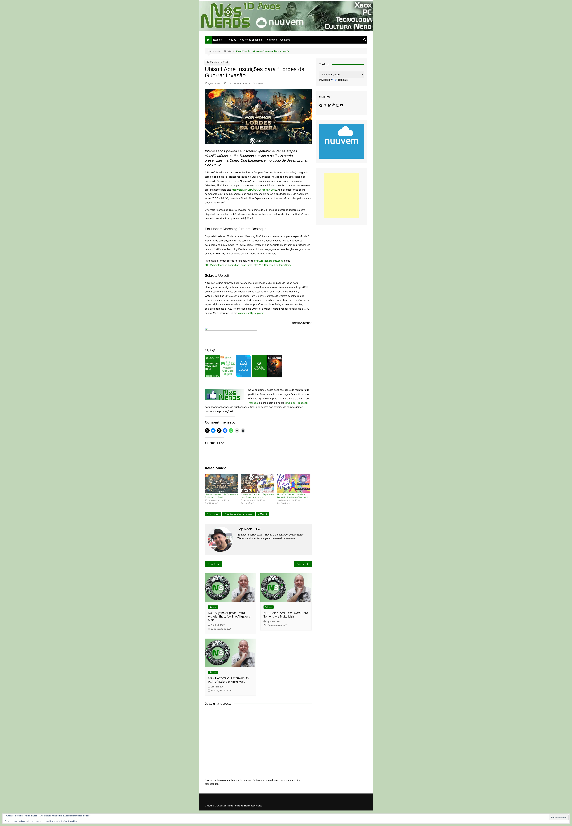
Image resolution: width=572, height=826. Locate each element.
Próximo (301, 564)
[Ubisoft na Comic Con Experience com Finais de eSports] (257, 483)
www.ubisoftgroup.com (251, 313)
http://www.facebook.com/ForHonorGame (228, 265)
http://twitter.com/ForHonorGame (273, 265)
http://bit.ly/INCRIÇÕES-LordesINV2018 (254, 189)
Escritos (217, 39)
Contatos (285, 39)
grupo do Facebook (296, 402)
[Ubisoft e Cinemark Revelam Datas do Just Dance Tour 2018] (293, 483)
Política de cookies (69, 821)
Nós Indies (271, 39)
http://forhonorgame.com (268, 260)
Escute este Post (219, 62)
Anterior (215, 564)
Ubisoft (263, 514)
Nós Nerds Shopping (251, 39)
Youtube (253, 402)
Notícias (231, 39)
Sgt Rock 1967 (215, 83)
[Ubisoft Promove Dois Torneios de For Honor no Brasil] (221, 483)
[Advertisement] (341, 195)
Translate (343, 80)
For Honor (214, 514)
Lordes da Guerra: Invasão (239, 514)
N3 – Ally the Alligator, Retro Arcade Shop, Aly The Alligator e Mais (229, 616)
